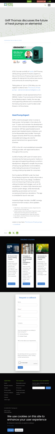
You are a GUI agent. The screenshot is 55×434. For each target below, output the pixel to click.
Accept (10, 430)
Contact (6, 397)
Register (29, 1)
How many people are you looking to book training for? (26, 331)
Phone (19, 309)
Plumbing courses (20, 390)
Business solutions (8, 385)
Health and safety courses (20, 393)
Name (19, 302)
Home (5, 383)
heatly (31, 71)
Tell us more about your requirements (27, 340)
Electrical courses (20, 385)
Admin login (7, 399)
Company (20, 323)
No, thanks (19, 430)
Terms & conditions (8, 392)
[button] (49, 5)
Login (34, 1)
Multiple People (23, 336)
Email (19, 316)
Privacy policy (7, 390)
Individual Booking (23, 334)
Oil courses (18, 387)
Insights (6, 387)
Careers (6, 395)
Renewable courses (21, 383)
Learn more (12, 283)
